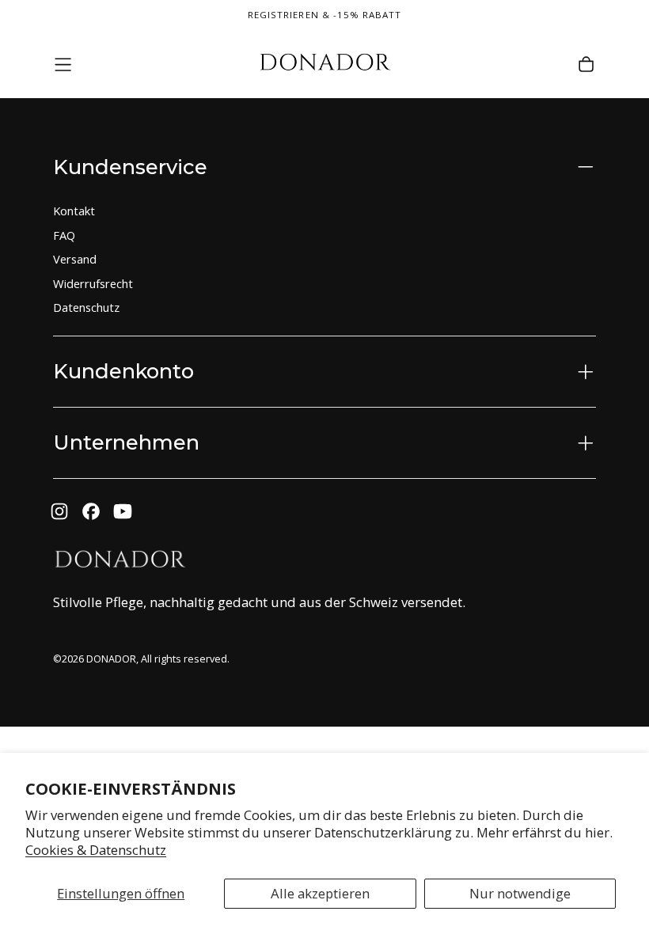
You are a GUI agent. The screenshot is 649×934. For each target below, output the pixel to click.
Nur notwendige (520, 893)
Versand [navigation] (75, 259)
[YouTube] (122, 511)
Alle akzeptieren (320, 893)
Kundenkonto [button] (123, 371)
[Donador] (119, 561)
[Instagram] (59, 511)
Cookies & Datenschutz (95, 850)
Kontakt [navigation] (74, 210)
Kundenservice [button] (130, 166)
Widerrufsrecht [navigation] (93, 283)
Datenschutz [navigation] (86, 307)
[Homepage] (324, 64)
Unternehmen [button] (126, 442)
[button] (63, 64)
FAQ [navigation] (64, 235)
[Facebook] (91, 511)
